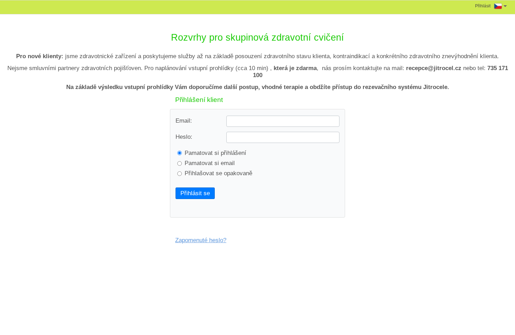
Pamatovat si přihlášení (215, 153)
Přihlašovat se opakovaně (218, 173)
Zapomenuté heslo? (200, 240)
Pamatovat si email (210, 163)
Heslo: (184, 137)
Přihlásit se (195, 193)
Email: (184, 121)
